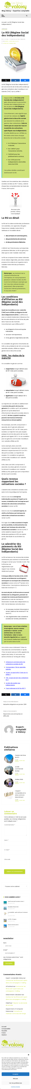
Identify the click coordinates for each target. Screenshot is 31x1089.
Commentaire (9, 825)
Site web (7, 859)
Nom (6, 840)
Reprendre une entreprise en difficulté (13, 715)
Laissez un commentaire (9, 43)
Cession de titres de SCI (13, 924)
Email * (5, 950)
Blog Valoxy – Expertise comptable (15, 11)
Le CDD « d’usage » (12, 919)
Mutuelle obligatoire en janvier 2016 (14, 704)
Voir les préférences (15, 1083)
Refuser (15, 1078)
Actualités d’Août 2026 (13, 906)
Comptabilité (6, 1029)
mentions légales (15, 1086)
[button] (28, 1055)
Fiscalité (4, 1031)
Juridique (4, 29)
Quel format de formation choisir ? (16, 901)
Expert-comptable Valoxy (12, 41)
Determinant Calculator (14, 995)
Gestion (4, 1035)
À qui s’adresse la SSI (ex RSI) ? (16, 688)
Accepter (15, 1074)
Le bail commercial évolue (19, 769)
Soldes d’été (19, 779)
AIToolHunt (9, 986)
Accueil (4, 22)
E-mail (7, 850)
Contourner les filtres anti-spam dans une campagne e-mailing (16, 988)
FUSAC (4, 1033)
